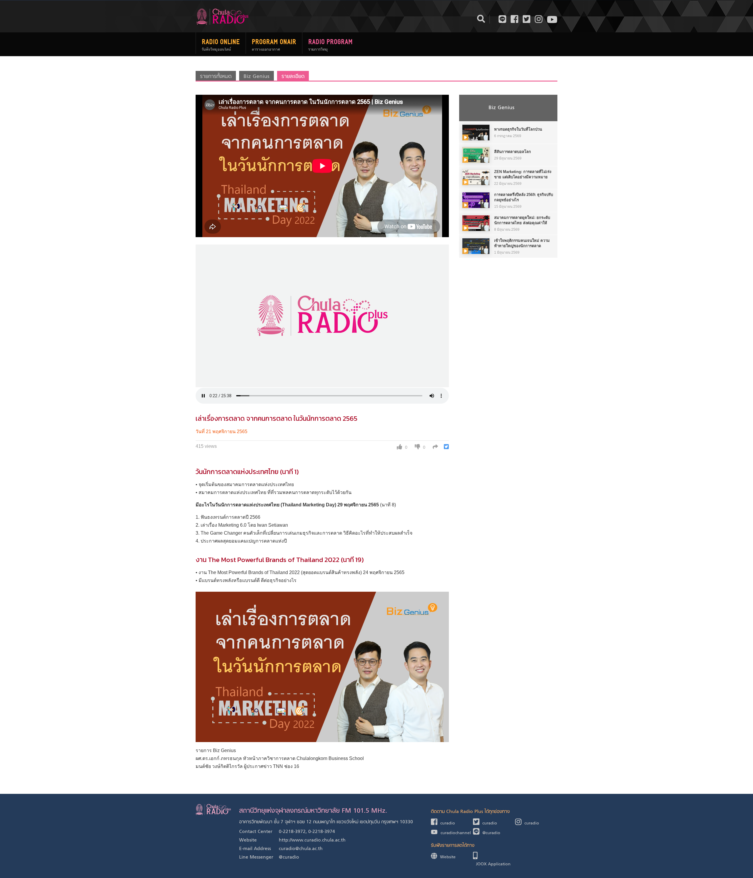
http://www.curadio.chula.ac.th (312, 840)
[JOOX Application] (494, 856)
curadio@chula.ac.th (301, 849)
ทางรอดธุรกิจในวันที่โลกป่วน (518, 129)
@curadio (289, 857)
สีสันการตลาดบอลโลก (512, 151)
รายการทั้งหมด (215, 76)
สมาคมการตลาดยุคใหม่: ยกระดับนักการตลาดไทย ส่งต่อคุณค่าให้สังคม (522, 222)
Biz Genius (256, 76)
